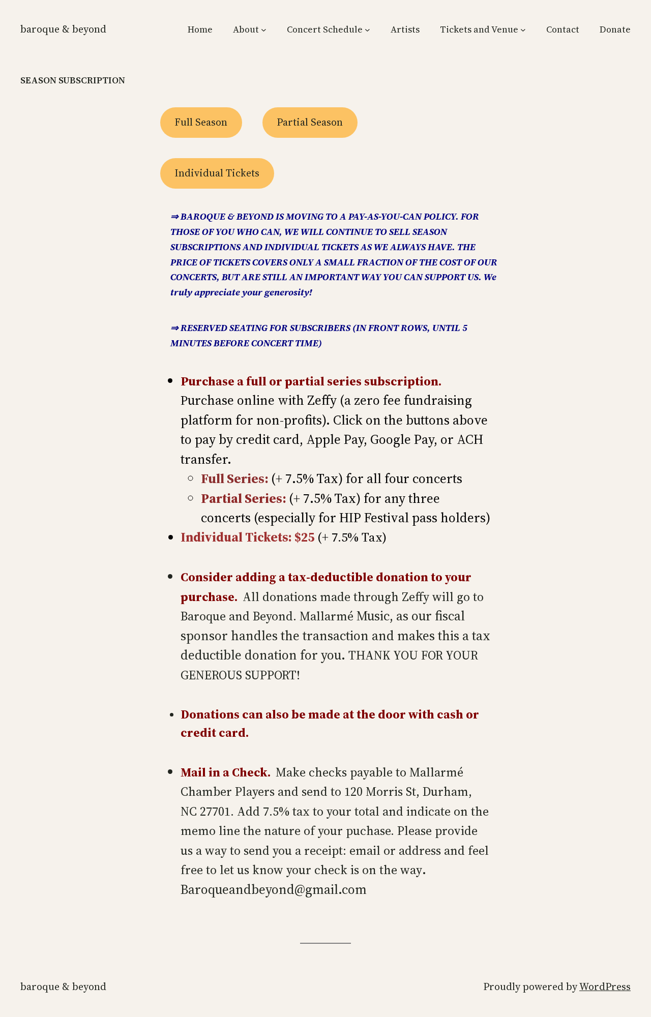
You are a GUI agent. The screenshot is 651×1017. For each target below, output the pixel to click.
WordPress (605, 986)
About (246, 29)
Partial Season (310, 122)
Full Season (200, 122)
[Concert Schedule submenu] (367, 30)
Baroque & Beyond (63, 29)
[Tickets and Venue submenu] (523, 30)
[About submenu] (264, 30)
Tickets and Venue (479, 29)
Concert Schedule (325, 29)
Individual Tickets (216, 173)
